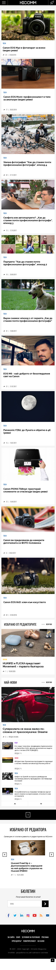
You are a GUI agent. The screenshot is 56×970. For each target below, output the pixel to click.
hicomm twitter (15, 915)
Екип (18, 937)
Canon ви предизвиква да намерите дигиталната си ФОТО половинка (23, 541)
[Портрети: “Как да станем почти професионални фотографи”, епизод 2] (28, 244)
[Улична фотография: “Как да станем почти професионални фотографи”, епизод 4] (28, 134)
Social (5, 659)
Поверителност (29, 941)
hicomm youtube (34, 915)
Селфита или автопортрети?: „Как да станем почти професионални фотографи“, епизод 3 (27, 220)
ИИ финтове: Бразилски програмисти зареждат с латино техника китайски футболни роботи (34, 762)
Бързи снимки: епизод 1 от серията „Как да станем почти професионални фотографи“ (27, 319)
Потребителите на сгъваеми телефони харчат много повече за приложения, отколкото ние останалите (33, 794)
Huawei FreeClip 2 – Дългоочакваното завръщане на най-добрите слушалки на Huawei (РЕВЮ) (26, 867)
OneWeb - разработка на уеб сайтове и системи (28, 953)
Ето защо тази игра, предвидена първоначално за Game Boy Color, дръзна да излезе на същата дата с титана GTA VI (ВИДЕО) (33, 748)
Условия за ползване (31, 937)
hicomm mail (47, 915)
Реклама (45, 937)
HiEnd (16, 758)
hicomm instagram (28, 915)
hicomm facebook (8, 915)
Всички (49, 624)
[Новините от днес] (52, 3)
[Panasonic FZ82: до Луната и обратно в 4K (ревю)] (28, 406)
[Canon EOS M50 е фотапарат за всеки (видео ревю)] (28, 25)
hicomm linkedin (21, 915)
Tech (4, 43)
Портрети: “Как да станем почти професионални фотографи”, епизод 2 (25, 263)
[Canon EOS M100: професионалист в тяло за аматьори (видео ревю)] (28, 74)
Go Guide (41, 941)
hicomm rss (41, 915)
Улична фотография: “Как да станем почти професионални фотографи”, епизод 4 (27, 163)
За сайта (11, 937)
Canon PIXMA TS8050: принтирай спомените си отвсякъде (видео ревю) (25, 490)
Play (16, 743)
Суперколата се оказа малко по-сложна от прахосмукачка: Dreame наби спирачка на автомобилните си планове (26, 733)
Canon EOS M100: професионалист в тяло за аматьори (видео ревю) (27, 98)
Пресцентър (16, 941)
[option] (28, 747)
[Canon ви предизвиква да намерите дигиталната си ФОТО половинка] (28, 519)
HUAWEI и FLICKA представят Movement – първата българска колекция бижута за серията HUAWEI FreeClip (27, 668)
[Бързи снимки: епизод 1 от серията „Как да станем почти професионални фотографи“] (28, 294)
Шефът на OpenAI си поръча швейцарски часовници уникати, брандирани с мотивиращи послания (33, 779)
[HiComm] (28, 4)
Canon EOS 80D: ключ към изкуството (24, 602)
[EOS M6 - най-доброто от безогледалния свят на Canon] (28, 351)
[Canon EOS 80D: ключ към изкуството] (28, 576)
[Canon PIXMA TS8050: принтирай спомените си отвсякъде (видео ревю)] (28, 464)
